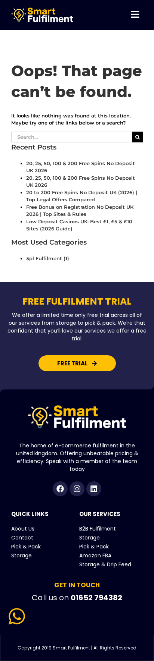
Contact (22, 537)
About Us (22, 528)
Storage (21, 555)
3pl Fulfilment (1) (47, 258)
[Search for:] (71, 136)
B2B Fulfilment (97, 528)
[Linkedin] (93, 488)
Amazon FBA (95, 555)
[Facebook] (60, 488)
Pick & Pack (26, 546)
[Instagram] (77, 488)
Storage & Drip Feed (105, 564)
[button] (135, 15)
